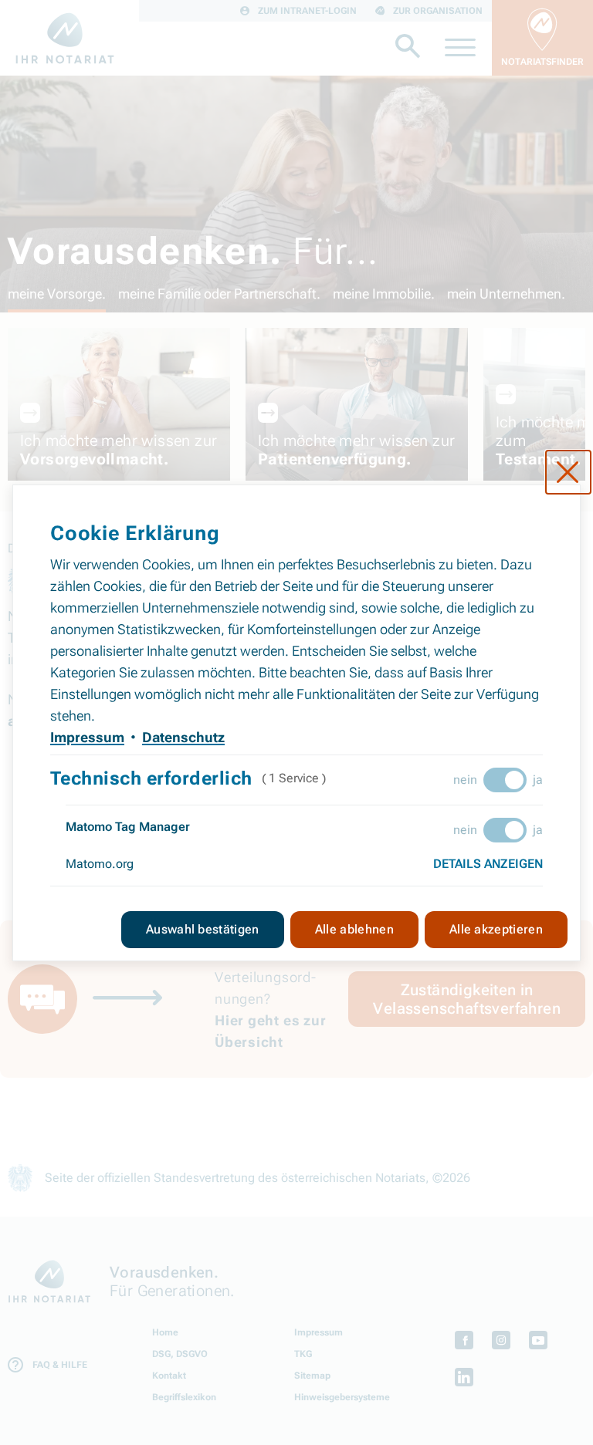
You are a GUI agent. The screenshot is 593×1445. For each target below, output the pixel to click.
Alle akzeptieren (496, 929)
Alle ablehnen (354, 929)
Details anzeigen (488, 863)
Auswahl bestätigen (202, 929)
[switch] (505, 780)
